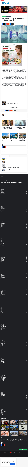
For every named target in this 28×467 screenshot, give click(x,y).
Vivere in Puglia (2, 414)
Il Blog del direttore (3, 277)
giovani (1, 274)
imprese (2, 279)
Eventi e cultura (2, 255)
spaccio (2, 374)
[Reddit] (8, 24)
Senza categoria (3, 359)
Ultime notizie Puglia (20, 440)
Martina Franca (21, 439)
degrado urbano (2, 238)
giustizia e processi (3, 275)
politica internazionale (3, 326)
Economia (2, 244)
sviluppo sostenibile (3, 394)
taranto (17, 440)
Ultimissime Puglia (25, 440)
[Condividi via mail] (12, 24)
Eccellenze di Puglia (3, 243)
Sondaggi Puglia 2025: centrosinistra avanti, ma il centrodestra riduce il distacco (16, 164)
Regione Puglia (13, 440)
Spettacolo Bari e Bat (3, 377)
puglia (10, 440)
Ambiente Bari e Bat (3, 192)
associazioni (2, 205)
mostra (1, 308)
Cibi (1, 307)
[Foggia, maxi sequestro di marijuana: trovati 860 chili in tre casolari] (23, 422)
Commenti (23, 155)
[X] (4, 24)
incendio (2, 280)
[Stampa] (13, 24)
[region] (8, 462)
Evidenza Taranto (3, 261)
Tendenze (2, 398)
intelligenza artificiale (3, 290)
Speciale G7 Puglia (3, 375)
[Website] (5, 116)
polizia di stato (7, 440)
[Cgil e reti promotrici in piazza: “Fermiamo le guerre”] (3, 159)
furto (1, 273)
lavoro (1, 293)
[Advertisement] (14, 96)
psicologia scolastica (3, 340)
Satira (2, 391)
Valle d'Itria (2, 409)
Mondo (1, 306)
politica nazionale (3, 328)
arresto (1, 439)
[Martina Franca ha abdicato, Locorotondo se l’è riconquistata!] (14, 422)
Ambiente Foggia (4, 16)
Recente (14, 155)
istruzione (2, 292)
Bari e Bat (2, 209)
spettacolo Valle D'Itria (3, 382)
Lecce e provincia (3, 294)
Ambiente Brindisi (3, 193)
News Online (2, 313)
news (1, 311)
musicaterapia (2, 310)
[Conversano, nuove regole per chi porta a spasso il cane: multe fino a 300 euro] (23, 427)
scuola (1, 358)
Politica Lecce (2, 327)
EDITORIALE (2, 245)
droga (1, 242)
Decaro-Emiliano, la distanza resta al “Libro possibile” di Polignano (14, 161)
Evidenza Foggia (2, 259)
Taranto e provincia (3, 395)
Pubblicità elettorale (3, 341)
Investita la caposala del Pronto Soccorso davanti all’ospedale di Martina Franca (16, 169)
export (1, 262)
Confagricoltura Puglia (3, 221)
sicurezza (2, 364)
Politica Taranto (2, 330)
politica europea (2, 324)
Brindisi (5, 439)
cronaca (11, 439)
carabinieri (8, 439)
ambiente (2, 191)
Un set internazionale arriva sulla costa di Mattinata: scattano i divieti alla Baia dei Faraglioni (14, 139)
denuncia (2, 239)
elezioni (2, 246)
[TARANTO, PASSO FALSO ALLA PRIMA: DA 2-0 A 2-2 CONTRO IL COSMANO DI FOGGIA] (5, 422)
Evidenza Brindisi (3, 258)
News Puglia (2, 440)
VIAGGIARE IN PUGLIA (3, 411)
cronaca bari (2, 228)
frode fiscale (2, 272)
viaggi (1, 410)
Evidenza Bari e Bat (3, 257)
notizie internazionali (3, 314)
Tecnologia (2, 397)
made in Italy (2, 295)
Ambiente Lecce (3, 195)
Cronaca (2, 226)
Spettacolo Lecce (3, 380)
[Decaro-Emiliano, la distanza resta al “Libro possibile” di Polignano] (3, 162)
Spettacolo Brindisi (3, 378)
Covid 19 (2, 225)
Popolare (5, 155)
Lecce (18, 439)
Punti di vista (2, 345)
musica (1, 309)
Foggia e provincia (8, 16)
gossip (1, 276)
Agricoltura (2, 187)
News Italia (2, 312)
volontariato (2, 415)
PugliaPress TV (2, 344)
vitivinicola (2, 413)
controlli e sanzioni (3, 223)
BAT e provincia (2, 211)
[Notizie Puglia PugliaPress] (5, 3)
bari (3, 439)
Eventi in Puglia (2, 256)
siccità (1, 363)
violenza (2, 412)
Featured (2, 263)
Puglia (1, 342)
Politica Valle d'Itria (3, 331)
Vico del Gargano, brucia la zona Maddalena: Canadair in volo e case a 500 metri (5, 139)
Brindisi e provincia (3, 212)
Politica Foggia (2, 325)
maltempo (2, 297)
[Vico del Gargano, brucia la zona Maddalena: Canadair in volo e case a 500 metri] (5, 135)
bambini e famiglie (3, 208)
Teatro (1, 396)
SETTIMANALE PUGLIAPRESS (4, 362)
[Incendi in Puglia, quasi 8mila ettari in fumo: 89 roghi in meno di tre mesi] (23, 433)
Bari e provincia (2, 210)
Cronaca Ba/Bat (2, 227)
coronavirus (2, 224)
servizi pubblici (2, 361)
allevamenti (2, 190)
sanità (1, 357)
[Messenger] (10, 24)
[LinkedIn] (5, 24)
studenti (2, 392)
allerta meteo (2, 189)
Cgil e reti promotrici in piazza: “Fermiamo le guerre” (12, 158)
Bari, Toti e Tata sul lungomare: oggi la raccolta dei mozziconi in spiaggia (12, 0)
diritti (1, 240)
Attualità (2, 206)
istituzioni (2, 291)
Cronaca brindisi (2, 229)
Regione (2, 347)
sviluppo (2, 393)
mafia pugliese (2, 296)
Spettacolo (2, 376)
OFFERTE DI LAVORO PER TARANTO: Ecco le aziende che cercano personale (11, 167)
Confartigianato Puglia (3, 222)
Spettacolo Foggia (3, 379)
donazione (2, 241)
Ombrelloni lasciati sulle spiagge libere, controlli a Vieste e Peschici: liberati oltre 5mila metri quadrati (22, 139)
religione (2, 348)
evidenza (12, 107)
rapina (1, 346)
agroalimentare (2, 188)
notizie (5, 440)
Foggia (16, 107)
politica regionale (3, 329)
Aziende (2, 207)
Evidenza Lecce (2, 260)
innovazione (2, 289)
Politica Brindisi (2, 323)
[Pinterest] (7, 24)
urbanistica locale (3, 408)
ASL (1, 204)
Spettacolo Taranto (3, 381)
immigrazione (2, 278)
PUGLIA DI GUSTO (3, 343)
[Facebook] (2, 24)
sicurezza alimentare (3, 365)
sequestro (2, 360)
